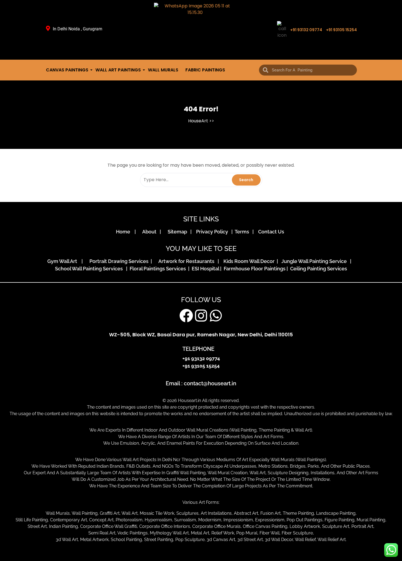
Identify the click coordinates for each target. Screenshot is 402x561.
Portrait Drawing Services (119, 261)
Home (124, 232)
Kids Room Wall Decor (249, 261)
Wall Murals (163, 70)
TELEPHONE (198, 349)
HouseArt (198, 121)
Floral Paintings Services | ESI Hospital (174, 268)
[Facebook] (186, 315)
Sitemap (178, 232)
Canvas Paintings (67, 70)
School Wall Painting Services (90, 268)
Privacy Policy (213, 232)
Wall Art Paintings (118, 70)
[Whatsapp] (216, 315)
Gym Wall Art (63, 261)
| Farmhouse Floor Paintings (252, 268)
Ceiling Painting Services (317, 268)
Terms (243, 232)
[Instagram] (201, 315)
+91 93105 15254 (341, 30)
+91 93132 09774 (306, 30)
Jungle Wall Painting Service (315, 261)
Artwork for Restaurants (187, 261)
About (150, 232)
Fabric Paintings (205, 70)
